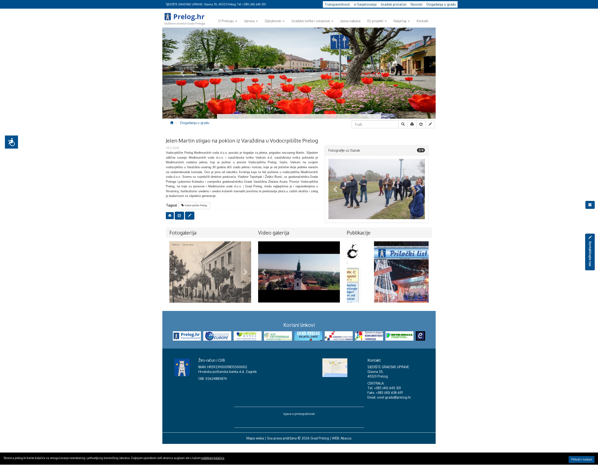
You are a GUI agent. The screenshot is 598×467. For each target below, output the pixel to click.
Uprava (249, 21)
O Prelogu (226, 21)
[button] (335, 189)
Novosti (416, 4)
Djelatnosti (273, 21)
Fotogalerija (182, 232)
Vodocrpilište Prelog (195, 205)
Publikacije (358, 232)
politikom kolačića (212, 458)
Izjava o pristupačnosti (299, 436)
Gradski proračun (393, 4)
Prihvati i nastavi (581, 459)
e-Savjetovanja (365, 4)
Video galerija (273, 232)
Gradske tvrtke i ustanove (311, 21)
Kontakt (422, 21)
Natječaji (400, 21)
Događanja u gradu (441, 4)
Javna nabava (350, 21)
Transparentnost (337, 4)
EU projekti (375, 21)
